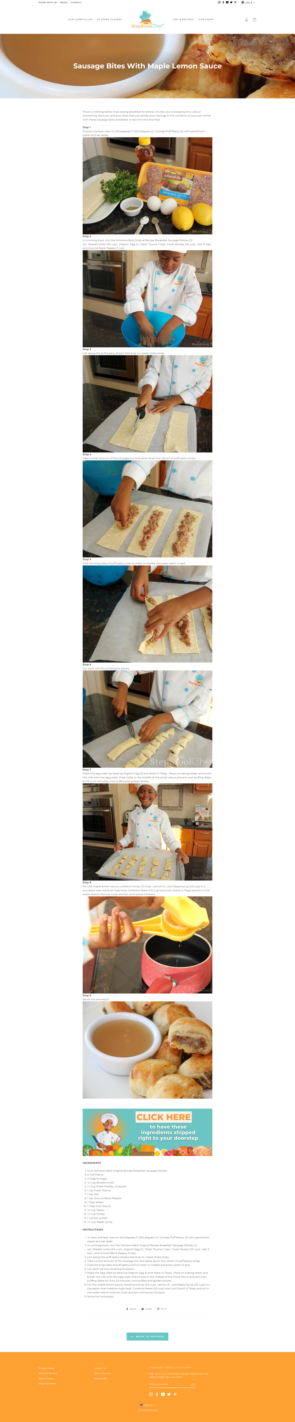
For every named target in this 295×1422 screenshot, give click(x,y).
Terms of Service (47, 1373)
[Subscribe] (193, 1384)
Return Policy (46, 1378)
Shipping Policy (47, 1383)
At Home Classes (109, 19)
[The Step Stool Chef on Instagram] (151, 1394)
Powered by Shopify (147, 1410)
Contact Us (100, 1368)
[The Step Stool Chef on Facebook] (157, 1394)
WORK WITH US (47, 2)
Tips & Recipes (183, 19)
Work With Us (102, 1373)
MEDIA (64, 2)
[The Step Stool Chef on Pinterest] (175, 1394)
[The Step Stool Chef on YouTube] (163, 1394)
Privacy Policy (46, 1368)
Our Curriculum (80, 19)
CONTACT (76, 2)
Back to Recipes (149, 1336)
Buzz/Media (100, 1378)
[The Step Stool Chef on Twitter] (169, 1394)
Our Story (206, 19)
